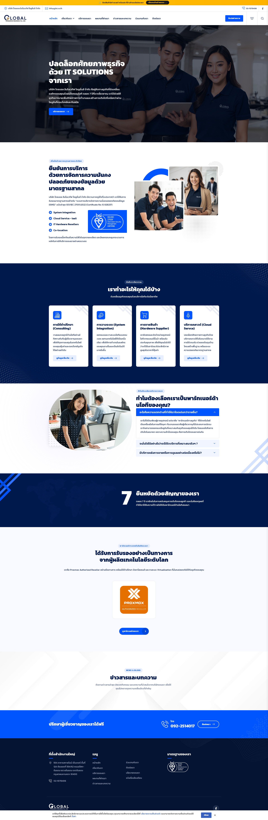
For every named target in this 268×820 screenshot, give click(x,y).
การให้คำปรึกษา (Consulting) (63, 326)
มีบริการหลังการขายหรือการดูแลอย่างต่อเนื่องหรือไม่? (171, 453)
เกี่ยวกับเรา (67, 18)
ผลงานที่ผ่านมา (102, 18)
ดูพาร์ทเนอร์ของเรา (130, 631)
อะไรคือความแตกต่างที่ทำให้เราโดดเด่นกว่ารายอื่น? (169, 412)
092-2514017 (183, 726)
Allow (206, 815)
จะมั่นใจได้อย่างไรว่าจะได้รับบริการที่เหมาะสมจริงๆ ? (169, 443)
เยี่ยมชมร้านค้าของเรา (157, 2)
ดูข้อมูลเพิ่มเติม (62, 358)
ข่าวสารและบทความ (122, 18)
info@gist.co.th (55, 8)
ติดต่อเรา (156, 18)
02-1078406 (251, 8)
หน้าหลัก (53, 18)
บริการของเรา (84, 18)
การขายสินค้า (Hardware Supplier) (154, 326)
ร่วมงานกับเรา (141, 18)
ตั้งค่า (74, 816)
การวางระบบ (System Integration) (111, 326)
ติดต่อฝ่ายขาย (234, 18)
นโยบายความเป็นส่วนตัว (151, 813)
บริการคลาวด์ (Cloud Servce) (197, 326)
